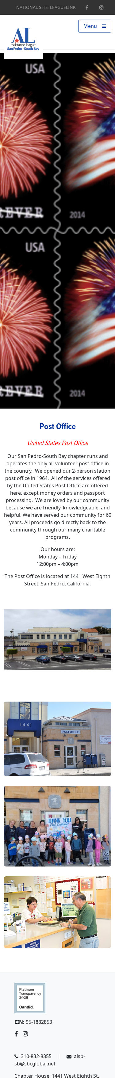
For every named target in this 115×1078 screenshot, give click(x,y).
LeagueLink (63, 7)
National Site (32, 7)
